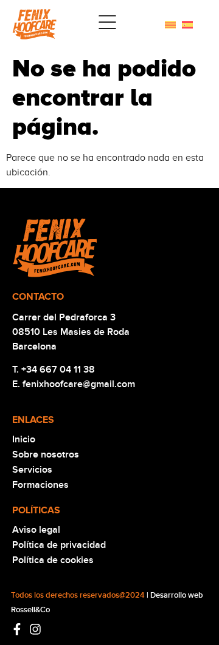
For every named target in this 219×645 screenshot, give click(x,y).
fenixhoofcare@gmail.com (79, 384)
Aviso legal (36, 530)
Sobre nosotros (45, 454)
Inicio (23, 439)
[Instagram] (35, 629)
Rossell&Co (30, 610)
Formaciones (40, 485)
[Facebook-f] (17, 629)
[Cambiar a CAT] (170, 24)
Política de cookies (53, 560)
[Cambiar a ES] (187, 24)
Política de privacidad (59, 545)
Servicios (32, 470)
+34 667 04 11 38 (58, 369)
